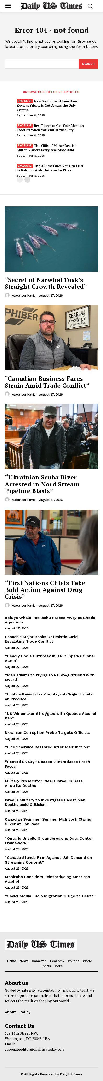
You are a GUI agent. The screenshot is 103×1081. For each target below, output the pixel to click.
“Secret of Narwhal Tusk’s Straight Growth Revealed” (46, 283)
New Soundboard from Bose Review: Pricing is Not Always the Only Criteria (47, 105)
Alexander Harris (23, 295)
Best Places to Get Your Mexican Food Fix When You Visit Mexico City (50, 127)
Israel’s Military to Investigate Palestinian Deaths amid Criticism (45, 802)
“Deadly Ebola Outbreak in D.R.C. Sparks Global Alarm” (50, 658)
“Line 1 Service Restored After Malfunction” (47, 747)
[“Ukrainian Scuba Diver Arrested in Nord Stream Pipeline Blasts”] (51, 436)
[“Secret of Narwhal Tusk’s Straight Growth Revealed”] (51, 239)
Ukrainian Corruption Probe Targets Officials (47, 732)
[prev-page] (20, 180)
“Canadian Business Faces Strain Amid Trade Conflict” (47, 381)
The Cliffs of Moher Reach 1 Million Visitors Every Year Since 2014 (47, 147)
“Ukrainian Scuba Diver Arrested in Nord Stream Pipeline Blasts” (42, 484)
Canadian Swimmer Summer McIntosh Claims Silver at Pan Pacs (48, 821)
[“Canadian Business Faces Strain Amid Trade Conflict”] (51, 337)
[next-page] (27, 180)
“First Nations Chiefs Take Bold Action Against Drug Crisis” (45, 589)
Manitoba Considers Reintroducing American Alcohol (47, 879)
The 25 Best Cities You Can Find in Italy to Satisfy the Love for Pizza (50, 168)
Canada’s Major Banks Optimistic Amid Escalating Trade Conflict (41, 638)
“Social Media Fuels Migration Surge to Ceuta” (50, 896)
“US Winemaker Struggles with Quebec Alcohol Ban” (50, 715)
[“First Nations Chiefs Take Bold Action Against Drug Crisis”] (51, 542)
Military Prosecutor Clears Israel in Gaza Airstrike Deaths (44, 783)
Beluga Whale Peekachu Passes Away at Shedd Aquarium (50, 619)
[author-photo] (8, 295)
